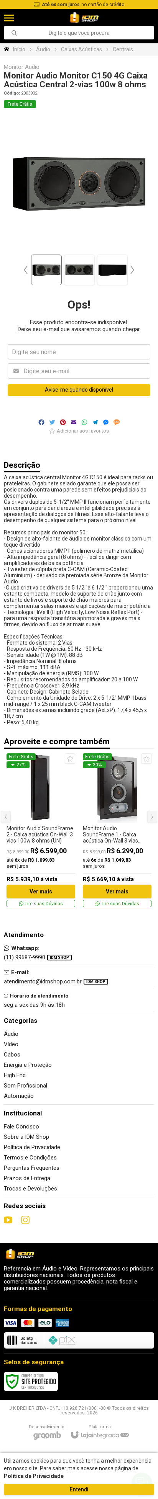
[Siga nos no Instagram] (25, 1220)
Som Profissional (25, 1085)
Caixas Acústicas (81, 49)
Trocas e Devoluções (30, 1188)
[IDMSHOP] (84, 17)
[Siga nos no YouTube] (8, 1220)
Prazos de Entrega (27, 1178)
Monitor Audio (22, 67)
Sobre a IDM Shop (26, 1136)
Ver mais (41, 891)
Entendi (79, 1489)
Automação (19, 1095)
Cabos (12, 1054)
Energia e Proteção (28, 1064)
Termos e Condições (30, 1157)
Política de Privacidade (32, 1147)
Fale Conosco (21, 1126)
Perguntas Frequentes (31, 1167)
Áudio (43, 49)
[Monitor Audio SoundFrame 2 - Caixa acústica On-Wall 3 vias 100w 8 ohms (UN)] (40, 830)
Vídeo (11, 1044)
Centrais (123, 49)
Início (19, 49)
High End (15, 1075)
